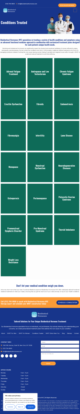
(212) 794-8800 (10, 301)
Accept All (30, 406)
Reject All (20, 406)
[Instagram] (6, 356)
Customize (10, 406)
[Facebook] (2, 356)
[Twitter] (10, 356)
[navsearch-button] (73, 2)
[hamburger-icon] (75, 10)
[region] (20, 402)
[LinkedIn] (15, 356)
